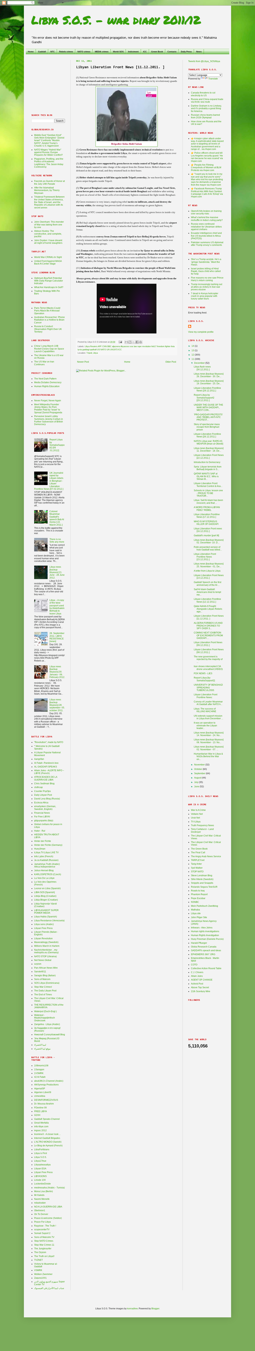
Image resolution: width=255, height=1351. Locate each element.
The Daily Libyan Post (45, 990)
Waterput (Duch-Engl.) (45, 1011)
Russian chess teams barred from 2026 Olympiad (205, 116)
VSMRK (38, 1270)
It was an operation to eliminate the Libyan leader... (205, 725)
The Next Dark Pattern (45, 378)
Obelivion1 (39, 1210)
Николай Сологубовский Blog (49, 1034)
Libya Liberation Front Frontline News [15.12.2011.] (205, 557)
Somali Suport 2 (42, 1233)
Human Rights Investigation (205, 935)
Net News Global (42, 960)
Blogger (155, 1308)
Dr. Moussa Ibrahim (44, 1103)
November (199, 764)
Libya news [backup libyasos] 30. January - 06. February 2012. (57, 672)
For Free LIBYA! (42, 816)
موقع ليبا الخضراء (42, 1048)
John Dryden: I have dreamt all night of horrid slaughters (48, 241)
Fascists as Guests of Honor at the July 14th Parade (49, 182)
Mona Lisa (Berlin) (43, 1191)
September (200, 773)
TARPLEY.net (197, 860)
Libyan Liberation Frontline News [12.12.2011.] (207, 600)
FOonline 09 (40, 1107)
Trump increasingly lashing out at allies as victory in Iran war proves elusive (206, 287)
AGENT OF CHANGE (201, 979)
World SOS (118, 51)
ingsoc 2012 (40, 1130)
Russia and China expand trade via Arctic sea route (207, 100)
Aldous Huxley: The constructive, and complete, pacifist (48, 234)
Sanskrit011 (40, 971)
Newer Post (83, 362)
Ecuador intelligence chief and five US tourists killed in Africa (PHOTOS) (206, 236)
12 (193, 354)
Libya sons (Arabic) (44, 924)
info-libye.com (41, 1126)
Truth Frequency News (202, 825)
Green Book (157, 51)
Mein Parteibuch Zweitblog (204, 906)
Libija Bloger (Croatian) (46, 899)
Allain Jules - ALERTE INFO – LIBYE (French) (49, 771)
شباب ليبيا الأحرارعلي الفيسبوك (49, 1288)
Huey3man (39, 848)
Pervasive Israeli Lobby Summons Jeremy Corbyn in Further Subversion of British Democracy (48, 420)
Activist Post (197, 983)
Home (31, 51)
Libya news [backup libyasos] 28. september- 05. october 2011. (57, 705)
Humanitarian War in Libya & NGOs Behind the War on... (208, 757)
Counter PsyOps (42, 791)
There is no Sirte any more (56, 540)
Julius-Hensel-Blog (44, 870)
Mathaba (195, 909)
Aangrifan (39, 759)
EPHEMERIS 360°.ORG (203, 954)
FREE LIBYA (40, 1111)
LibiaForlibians (41, 1149)
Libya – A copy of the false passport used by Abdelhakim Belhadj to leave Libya (56, 607)
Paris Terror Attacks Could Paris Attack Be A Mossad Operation (47, 311)
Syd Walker (197, 868)
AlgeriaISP (39, 1088)
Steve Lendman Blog (201, 875)
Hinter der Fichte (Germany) (48, 845)
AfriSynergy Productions (46, 1084)
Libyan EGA (40, 1168)
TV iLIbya (195, 821)
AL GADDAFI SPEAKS (45, 766)
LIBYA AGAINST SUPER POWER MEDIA (46, 911)
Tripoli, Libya (92, 353)
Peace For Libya (42, 1222)
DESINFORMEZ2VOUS (46, 1100)
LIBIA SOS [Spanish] (44, 892)
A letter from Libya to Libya (207, 571)
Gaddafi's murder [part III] (206, 535)
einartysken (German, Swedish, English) (45, 807)
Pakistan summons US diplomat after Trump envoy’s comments (207, 243)
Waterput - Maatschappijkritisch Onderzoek (44, 1018)
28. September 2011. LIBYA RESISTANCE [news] (56, 637)
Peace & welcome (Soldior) (48, 1218)
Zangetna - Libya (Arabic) (47, 1024)
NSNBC (195, 902)
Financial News (42, 813)
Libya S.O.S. (40, 1157)
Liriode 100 (40, 1180)
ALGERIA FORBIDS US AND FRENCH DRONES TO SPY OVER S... (208, 626)
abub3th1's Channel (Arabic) (48, 1081)
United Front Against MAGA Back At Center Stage (48, 262)
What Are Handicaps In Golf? (48, 287)
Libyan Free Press (43, 928)
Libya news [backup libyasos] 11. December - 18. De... (208, 449)
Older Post (170, 362)
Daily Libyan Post (43, 795)
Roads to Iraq (198, 890)
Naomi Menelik (41, 1199)
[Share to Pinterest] (140, 342)
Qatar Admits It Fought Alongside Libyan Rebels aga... (208, 609)
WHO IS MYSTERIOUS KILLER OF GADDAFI (206, 522)
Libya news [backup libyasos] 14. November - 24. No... (208, 734)
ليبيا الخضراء (40, 1045)
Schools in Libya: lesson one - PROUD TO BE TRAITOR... (208, 493)
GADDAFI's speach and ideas (206, 950)
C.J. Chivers (197, 972)
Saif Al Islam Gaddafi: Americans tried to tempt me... (207, 592)
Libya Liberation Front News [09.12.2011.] (208, 643)
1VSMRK (38, 1073)
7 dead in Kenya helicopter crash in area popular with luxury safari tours (204, 296)
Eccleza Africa (41, 802)
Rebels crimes (66, 51)
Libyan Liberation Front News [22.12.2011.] (209, 456)
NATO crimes (83, 51)
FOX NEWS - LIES (203, 673)
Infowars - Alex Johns (201, 927)
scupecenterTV (41, 1229)
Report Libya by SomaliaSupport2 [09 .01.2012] (57, 445)
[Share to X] (133, 342)
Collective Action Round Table (206, 968)
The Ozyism (40, 1252)
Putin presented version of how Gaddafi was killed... (208, 548)
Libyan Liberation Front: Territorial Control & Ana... (208, 484)
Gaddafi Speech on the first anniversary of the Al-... (207, 583)
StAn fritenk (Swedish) (202, 879)
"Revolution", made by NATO (48, 742)
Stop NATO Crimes (43, 1241)
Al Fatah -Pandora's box (46, 763)
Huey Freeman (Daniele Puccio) (207, 939)
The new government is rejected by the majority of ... (208, 659)
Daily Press (186, 51)
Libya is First (40, 1153)
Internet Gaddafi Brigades (47, 1138)
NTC (52, 51)
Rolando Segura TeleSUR (204, 887)
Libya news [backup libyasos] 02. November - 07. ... (208, 748)
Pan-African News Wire (46, 968)
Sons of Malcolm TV (44, 1237)
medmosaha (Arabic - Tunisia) (49, 1187)
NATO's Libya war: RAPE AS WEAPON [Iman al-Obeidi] (208, 442)
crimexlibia (39, 1096)
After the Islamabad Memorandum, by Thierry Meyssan (47, 190)
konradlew (132, 1308)
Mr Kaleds (39, 1195)
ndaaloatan (40, 1202)
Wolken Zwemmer (43, 1274)
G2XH (37, 1115)
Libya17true (40, 1161)
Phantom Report (199, 894)
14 (193, 346)
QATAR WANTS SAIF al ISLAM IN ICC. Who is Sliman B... (206, 476)
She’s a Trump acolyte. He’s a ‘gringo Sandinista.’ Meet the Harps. (206, 262)
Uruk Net (195, 817)
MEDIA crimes (101, 51)
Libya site (196, 913)
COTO (194, 964)
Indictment (133, 51)
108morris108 (41, 1065)
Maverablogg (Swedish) (46, 942)
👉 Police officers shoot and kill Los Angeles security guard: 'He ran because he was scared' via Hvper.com (207, 157)
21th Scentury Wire (200, 991)
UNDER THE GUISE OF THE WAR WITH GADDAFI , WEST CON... (208, 408)
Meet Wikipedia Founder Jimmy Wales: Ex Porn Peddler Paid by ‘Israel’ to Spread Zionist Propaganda (48, 408)
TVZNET (38, 1260)
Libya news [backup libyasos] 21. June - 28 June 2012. (57, 572)
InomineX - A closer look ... (47, 1134)
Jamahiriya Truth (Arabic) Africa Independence (47, 865)
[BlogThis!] (130, 342)
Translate (213, 78)
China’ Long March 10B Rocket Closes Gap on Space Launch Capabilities (49, 349)
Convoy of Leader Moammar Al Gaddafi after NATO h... (208, 703)
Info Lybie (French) (43, 856)
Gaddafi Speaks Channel (47, 1119)
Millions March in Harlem (46, 946)
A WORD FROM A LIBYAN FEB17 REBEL (207, 508)
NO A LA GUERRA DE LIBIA (48, 1206)
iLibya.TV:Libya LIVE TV (46, 852)
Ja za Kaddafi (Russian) (46, 860)
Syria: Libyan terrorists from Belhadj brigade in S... (207, 468)
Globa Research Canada (203, 946)
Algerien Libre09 (42, 1092)
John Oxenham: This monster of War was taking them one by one (49, 225)
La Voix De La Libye (44, 878)
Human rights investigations (205, 931)
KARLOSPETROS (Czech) (47, 874)
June (197, 786)
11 (193, 359)
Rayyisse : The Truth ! (45, 1225)
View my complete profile (201, 332)
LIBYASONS (40, 1176)
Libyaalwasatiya (42, 1164)
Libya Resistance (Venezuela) (49, 920)
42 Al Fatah (40, 1077)
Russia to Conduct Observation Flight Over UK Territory (48, 329)
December (199, 363)
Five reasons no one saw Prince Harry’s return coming (207, 279)
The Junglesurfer (42, 1248)
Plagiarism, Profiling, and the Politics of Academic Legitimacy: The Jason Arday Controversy (48, 163)
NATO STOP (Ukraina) (45, 956)
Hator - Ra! (39, 831)
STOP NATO (197, 871)
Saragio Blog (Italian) (45, 975)
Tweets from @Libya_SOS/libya (204, 61)
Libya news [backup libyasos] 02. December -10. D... (208, 541)
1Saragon (39, 1069)
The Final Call (198, 852)
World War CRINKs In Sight (48, 257)
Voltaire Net (197, 814)
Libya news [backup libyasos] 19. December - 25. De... (208, 382)
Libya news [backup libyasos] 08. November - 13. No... (208, 741)
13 (193, 350)
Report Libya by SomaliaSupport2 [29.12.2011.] (204, 398)
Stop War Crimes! (43, 987)
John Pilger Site (199, 917)
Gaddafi (42, 51)
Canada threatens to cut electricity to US (203, 94)
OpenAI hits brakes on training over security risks (206, 212)
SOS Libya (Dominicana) (46, 983)
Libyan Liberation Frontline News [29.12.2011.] (207, 389)
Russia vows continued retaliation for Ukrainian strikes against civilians (206, 227)
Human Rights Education (47, 386)
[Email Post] (120, 342)
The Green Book (199, 848)
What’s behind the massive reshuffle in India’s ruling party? (207, 218)
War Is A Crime (198, 810)
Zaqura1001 (40, 1278)
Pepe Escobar (198, 898)
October (198, 769)
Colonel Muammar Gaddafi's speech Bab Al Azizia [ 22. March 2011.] (56, 518)
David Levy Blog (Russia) (47, 798)
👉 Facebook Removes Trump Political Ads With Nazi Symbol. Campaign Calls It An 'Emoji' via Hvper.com (207, 192)
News (199, 51)
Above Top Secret (200, 987)
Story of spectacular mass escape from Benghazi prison (207, 427)
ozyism (37, 964)
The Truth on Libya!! (44, 1256)
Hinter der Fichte (42, 841)
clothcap (38, 787)
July (196, 782)
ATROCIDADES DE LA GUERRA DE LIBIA (45, 778)
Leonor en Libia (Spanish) (47, 888)
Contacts (171, 51)
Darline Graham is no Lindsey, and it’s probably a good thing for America (206, 108)
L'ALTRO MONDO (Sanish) (47, 1142)
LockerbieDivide (42, 1183)
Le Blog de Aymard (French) (48, 1145)
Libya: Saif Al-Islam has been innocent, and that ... (208, 501)
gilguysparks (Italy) (43, 820)
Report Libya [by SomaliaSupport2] (204, 679)
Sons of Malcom (42, 979)
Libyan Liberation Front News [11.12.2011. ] (209, 617)
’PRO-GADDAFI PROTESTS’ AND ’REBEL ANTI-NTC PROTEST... (208, 417)
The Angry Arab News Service (206, 856)
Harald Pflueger (199, 943)
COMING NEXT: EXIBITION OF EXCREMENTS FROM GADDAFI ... (208, 635)
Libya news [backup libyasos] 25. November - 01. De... (208, 565)
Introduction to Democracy (207, 462)
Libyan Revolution (43, 938)
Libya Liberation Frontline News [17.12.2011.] (207, 515)
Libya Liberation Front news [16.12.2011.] (208, 530)
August (198, 777)
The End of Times (43, 994)
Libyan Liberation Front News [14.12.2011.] (209, 576)
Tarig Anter (196, 864)
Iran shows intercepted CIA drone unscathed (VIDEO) (208, 667)
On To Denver (41, 1214)
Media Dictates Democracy (47, 382)
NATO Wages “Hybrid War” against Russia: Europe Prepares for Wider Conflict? (48, 152)
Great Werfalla (41, 1122)
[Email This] (126, 342)
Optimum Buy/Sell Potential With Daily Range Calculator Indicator (48, 281)
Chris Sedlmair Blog (44, 783)
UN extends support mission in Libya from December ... (208, 717)
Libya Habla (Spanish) (45, 916)
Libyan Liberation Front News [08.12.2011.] (209, 650)
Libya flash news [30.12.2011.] (202, 368)
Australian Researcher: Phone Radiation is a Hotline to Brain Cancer (49, 320)
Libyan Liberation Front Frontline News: (205, 695)
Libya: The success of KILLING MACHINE (205, 710)
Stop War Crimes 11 (44, 1245)
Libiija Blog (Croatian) (45, 896)
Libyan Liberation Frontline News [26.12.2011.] (207, 435)
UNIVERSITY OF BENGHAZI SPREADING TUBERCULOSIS (208, 688)
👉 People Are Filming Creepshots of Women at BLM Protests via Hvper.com (206, 168)
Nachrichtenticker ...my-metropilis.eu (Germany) (46, 951)
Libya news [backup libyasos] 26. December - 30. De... (208, 375)
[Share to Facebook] (137, 342)
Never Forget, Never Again (47, 400)
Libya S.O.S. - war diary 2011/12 (115, 20)
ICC (145, 51)
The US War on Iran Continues (44, 363)
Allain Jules (197, 976)
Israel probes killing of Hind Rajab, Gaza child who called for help (206, 271)
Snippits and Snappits (202, 883)
